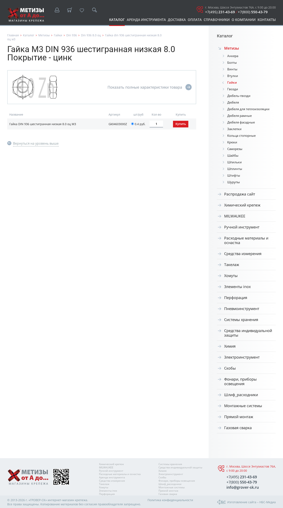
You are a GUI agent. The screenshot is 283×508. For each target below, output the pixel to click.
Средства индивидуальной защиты (248, 332)
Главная (13, 35)
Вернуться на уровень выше (36, 143)
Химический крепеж (242, 205)
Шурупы (233, 182)
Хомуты (231, 275)
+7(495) (220, 12)
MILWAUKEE (234, 216)
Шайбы (232, 155)
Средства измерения (242, 253)
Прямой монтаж (238, 416)
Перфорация (235, 297)
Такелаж (231, 264)
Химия (230, 346)
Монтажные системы (243, 405)
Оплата (195, 21)
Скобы (230, 368)
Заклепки (234, 129)
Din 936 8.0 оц (91, 35)
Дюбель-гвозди (238, 96)
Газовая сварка (238, 427)
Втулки (232, 76)
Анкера (232, 56)
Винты (232, 69)
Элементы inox (237, 286)
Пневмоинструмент (241, 308)
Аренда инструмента (146, 21)
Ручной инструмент (241, 227)
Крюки (232, 142)
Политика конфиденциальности (170, 500)
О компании (244, 21)
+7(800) (253, 12)
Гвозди (232, 89)
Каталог (117, 21)
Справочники (217, 21)
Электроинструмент (242, 357)
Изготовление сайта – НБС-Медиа (251, 502)
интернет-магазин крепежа (67, 500)
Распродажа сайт (239, 194)
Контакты (267, 21)
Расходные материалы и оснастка (246, 240)
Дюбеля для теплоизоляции (248, 109)
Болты (232, 62)
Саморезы (234, 149)
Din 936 (71, 35)
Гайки (58, 35)
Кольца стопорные (241, 135)
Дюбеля (233, 102)
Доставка (177, 21)
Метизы (44, 35)
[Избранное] (82, 10)
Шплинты (234, 169)
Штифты (233, 175)
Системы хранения (241, 319)
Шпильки (234, 162)
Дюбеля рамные (239, 115)
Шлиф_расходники (241, 394)
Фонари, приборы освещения (240, 381)
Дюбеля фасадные (241, 122)
